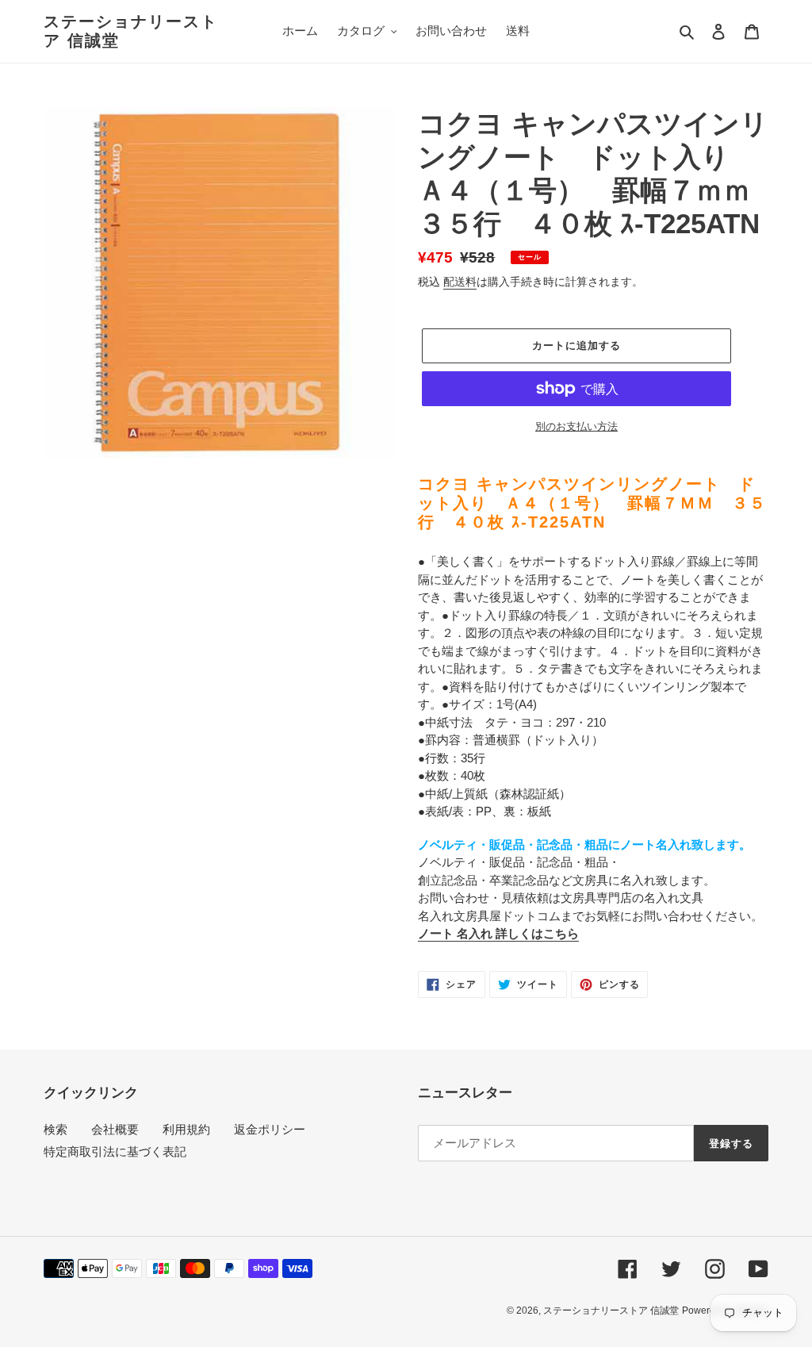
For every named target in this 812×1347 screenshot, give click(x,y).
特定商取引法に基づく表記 (115, 1151)
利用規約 (186, 1129)
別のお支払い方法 (576, 426)
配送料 (460, 281)
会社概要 (115, 1129)
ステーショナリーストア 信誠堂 (131, 31)
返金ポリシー (269, 1129)
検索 (55, 1129)
